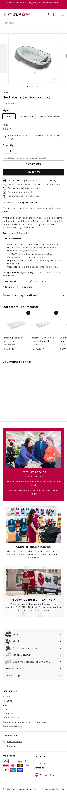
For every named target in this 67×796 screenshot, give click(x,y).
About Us (7, 701)
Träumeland (9, 103)
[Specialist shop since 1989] (33, 524)
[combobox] (33, 23)
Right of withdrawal (12, 726)
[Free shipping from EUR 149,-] (33, 582)
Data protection (11, 717)
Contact (7, 709)
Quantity (8, 145)
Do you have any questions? (20, 295)
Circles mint (26, 116)
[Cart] (55, 14)
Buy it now (33, 172)
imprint (6, 705)
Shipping (19, 158)
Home (5, 92)
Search (6, 696)
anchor (9, 116)
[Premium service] (33, 449)
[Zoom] (54, 79)
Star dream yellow (50, 116)
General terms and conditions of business (24, 722)
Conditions (8, 713)
